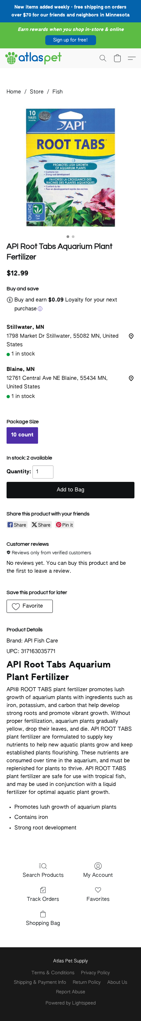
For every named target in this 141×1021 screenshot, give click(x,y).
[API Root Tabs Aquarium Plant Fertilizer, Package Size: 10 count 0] (70, 167)
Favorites (98, 899)
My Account (98, 875)
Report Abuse (70, 992)
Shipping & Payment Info (40, 982)
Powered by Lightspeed (71, 1003)
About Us (117, 982)
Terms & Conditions (52, 973)
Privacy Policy (95, 973)
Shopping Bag (43, 923)
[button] (70, 40)
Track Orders (43, 899)
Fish (57, 92)
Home (14, 92)
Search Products (43, 875)
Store (37, 92)
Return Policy (87, 982)
